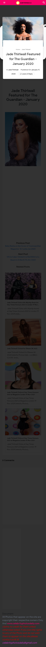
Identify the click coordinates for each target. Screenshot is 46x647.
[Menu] (4, 2)
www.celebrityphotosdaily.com (23, 623)
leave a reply (27, 74)
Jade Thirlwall (13, 70)
